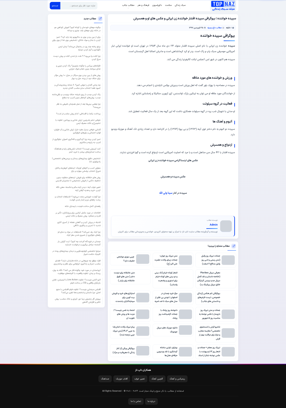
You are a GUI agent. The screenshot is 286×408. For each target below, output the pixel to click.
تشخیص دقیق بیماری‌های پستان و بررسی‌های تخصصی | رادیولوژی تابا (76, 160)
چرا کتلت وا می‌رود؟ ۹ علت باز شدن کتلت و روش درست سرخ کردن (77, 58)
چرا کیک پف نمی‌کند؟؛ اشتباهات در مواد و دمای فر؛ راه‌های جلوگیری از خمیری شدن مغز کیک (79, 233)
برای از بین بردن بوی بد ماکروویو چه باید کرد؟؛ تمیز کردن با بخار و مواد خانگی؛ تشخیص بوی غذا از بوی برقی (76, 39)
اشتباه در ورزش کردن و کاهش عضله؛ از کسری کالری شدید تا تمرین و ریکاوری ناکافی (79, 224)
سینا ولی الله (165, 193)
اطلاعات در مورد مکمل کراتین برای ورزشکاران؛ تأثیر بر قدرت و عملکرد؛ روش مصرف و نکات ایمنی (78, 214)
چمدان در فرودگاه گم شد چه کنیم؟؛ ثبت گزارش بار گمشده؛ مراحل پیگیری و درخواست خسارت (79, 243)
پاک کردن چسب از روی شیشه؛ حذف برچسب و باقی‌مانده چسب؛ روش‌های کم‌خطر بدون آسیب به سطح (76, 96)
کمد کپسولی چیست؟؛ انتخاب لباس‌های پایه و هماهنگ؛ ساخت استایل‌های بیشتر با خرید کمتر (77, 150)
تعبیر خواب (139, 379)
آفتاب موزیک (122, 379)
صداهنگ (105, 379)
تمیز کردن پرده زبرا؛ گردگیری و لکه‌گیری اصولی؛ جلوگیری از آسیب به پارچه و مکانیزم (76, 141)
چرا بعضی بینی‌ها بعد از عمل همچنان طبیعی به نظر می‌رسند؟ (78, 106)
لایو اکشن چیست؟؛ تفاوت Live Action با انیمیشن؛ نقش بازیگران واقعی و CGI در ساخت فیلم (76, 281)
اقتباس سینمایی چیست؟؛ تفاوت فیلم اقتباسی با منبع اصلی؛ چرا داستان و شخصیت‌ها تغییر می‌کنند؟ (78, 291)
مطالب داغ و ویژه (214, 27)
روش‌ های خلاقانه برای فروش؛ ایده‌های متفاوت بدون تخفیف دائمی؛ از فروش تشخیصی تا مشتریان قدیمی (78, 179)
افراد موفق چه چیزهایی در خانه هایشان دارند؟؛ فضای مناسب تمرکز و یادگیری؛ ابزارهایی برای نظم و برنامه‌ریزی (77, 262)
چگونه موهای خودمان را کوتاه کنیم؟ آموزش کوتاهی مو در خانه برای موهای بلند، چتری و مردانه (77, 29)
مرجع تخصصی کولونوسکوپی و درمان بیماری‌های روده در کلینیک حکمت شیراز (76, 253)
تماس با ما (136, 401)
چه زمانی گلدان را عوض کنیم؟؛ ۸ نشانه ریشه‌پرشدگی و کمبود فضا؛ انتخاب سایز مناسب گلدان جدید (78, 86)
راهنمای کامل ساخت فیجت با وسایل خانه (83, 206)
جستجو (55, 5)
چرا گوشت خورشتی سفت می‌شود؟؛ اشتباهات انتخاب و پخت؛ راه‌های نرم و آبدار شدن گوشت (78, 198)
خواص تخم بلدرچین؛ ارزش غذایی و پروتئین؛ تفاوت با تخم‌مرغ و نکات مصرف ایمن (78, 122)
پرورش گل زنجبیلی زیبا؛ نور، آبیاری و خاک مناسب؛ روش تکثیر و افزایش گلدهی (78, 300)
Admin (214, 225)
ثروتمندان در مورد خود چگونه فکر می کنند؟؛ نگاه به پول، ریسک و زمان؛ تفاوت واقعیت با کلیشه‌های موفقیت (76, 272)
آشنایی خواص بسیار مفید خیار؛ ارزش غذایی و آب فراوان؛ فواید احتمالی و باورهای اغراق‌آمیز (77, 131)
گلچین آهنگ (157, 379)
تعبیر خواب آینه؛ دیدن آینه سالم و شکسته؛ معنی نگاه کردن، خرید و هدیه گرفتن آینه (78, 189)
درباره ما (151, 401)
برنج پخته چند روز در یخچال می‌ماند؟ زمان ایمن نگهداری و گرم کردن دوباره (79, 48)
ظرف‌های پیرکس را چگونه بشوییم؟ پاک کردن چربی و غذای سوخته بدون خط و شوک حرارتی (78, 67)
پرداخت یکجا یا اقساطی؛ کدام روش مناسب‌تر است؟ (78, 113)
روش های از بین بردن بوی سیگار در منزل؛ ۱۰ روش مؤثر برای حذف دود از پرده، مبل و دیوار (77, 77)
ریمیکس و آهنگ (177, 379)
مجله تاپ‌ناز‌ (223, 6)
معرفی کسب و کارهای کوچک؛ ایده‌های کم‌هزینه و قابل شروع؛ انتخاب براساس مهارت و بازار (78, 170)
